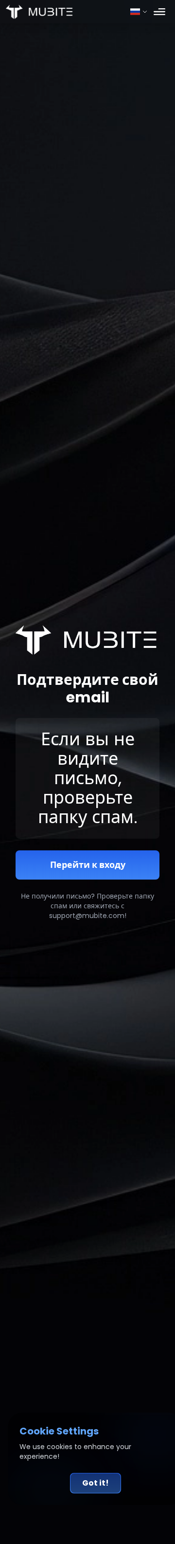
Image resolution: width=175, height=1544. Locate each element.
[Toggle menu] (159, 11)
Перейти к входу (87, 865)
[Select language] (139, 11)
